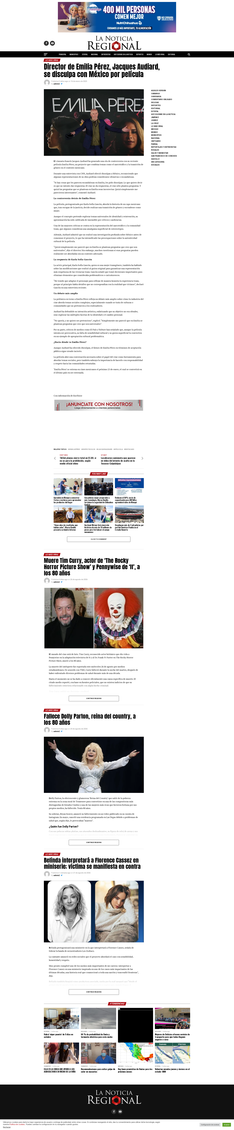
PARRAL (154, 144)
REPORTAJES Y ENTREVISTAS (163, 147)
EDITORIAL (171, 54)
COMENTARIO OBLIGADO (161, 99)
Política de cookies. (17, 1124)
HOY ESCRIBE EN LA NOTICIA (123, 54)
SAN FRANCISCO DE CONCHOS (164, 156)
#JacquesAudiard (104, 449)
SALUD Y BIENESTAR (117, 60)
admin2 (57, 84)
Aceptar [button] (226, 1125)
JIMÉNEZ (155, 117)
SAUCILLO (155, 159)
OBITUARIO (156, 141)
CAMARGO (155, 94)
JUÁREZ (154, 120)
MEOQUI (154, 129)
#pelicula (118, 449)
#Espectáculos (88, 449)
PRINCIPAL (62, 54)
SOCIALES (155, 165)
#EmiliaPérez (74, 449)
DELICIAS (155, 102)
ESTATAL (85, 54)
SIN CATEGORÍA (157, 162)
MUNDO (149, 54)
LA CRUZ (155, 123)
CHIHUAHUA (156, 97)
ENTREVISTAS (105, 54)
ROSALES (155, 150)
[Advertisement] (99, 429)
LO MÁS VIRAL (160, 54)
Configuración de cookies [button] (210, 1125)
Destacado (129, 449)
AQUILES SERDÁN (158, 91)
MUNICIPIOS (74, 54)
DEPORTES (139, 54)
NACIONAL (94, 54)
